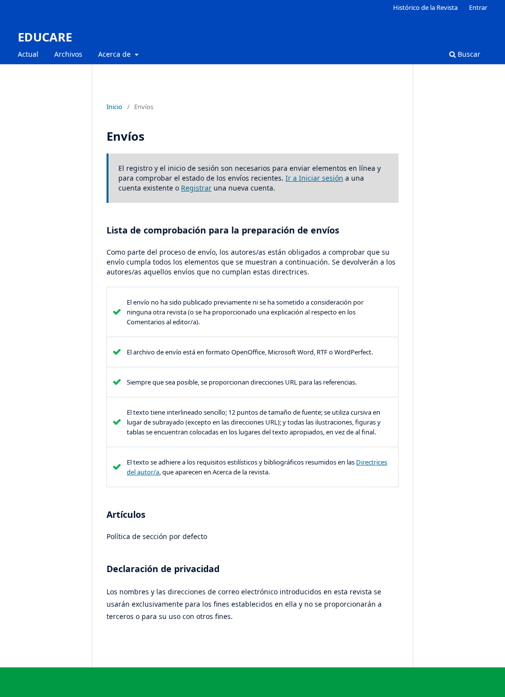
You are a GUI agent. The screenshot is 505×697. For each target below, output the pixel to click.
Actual (28, 54)
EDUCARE (45, 37)
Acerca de (115, 54)
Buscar (468, 54)
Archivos (68, 54)
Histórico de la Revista (425, 7)
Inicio (114, 106)
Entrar (478, 7)
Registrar (196, 188)
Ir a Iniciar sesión (314, 178)
